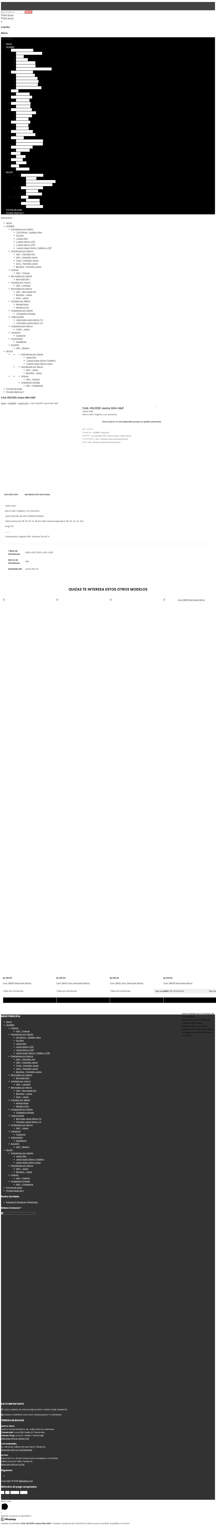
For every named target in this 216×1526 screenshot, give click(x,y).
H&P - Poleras (23, 94)
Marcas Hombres (121, 439)
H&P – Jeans (22, 1128)
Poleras (14, 90)
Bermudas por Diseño (21, 97)
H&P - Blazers (22, 169)
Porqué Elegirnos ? (15, 212)
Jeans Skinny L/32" (26, 62)
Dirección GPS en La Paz (12, 1464)
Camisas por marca (20, 103)
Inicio (3, 403)
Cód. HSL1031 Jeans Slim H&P (156, 406)
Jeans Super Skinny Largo (40, 184)
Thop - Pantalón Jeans (27, 81)
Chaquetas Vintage (30, 203)
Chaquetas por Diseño (22, 131)
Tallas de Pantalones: (13, 991)
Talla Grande (17, 137)
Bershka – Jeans (24, 1093)
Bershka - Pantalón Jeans (28, 87)
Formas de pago (14, 209)
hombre (110, 435)
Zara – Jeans (22, 1097)
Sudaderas (21, 162)
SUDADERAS (17, 159)
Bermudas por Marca (21, 109)
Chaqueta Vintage (26, 134)
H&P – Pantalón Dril (25, 1059)
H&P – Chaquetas (24, 1184)
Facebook (11, 1202)
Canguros (15, 153)
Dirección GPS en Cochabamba (16, 1450)
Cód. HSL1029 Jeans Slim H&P (159, 406)
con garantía (96, 435)
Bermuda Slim (23, 100)
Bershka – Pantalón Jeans (29, 1072)
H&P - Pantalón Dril (25, 75)
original (122, 435)
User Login (6, 8)
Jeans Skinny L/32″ (25, 1047)
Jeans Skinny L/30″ (25, 1050)
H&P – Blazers (23, 1147)
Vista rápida (10, 1005)
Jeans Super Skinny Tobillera (42, 181)
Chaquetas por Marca (22, 147)
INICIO (9, 44)
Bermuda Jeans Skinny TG (30, 140)
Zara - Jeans (22, 119)
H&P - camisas (23, 106)
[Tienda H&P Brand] (7, 15)
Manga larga (22, 125)
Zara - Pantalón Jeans (27, 84)
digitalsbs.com (26, 1481)
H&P (104, 435)
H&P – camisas (23, 1084)
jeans (116, 435)
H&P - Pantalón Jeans (27, 78)
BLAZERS (15, 165)
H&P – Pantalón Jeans (27, 1062)
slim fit (128, 435)
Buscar (28, 12)
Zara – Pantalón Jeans (27, 1068)
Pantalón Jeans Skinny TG (30, 144)
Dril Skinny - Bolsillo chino (30, 53)
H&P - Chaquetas (34, 206)
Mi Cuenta (11, 3)
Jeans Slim (23, 59)
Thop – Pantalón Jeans (27, 1065)
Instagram (21, 1202)
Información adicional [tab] (37, 494)
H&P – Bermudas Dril (26, 1090)
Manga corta (22, 128)
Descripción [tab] (11, 494)
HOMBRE (10, 47)
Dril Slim (20, 56)
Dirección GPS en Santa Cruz (15, 1438)
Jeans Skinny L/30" (27, 65)
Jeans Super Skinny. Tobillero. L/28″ (33, 1053)
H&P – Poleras (23, 1031)
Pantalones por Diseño (22, 50)
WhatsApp (32, 1202)
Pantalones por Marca (22, 72)
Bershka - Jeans (24, 115)
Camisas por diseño (20, 122)
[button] (6, 38)
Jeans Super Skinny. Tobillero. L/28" (35, 69)
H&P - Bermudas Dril (26, 112)
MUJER (9, 172)
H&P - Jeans (24, 150)
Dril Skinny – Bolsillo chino (28, 1037)
